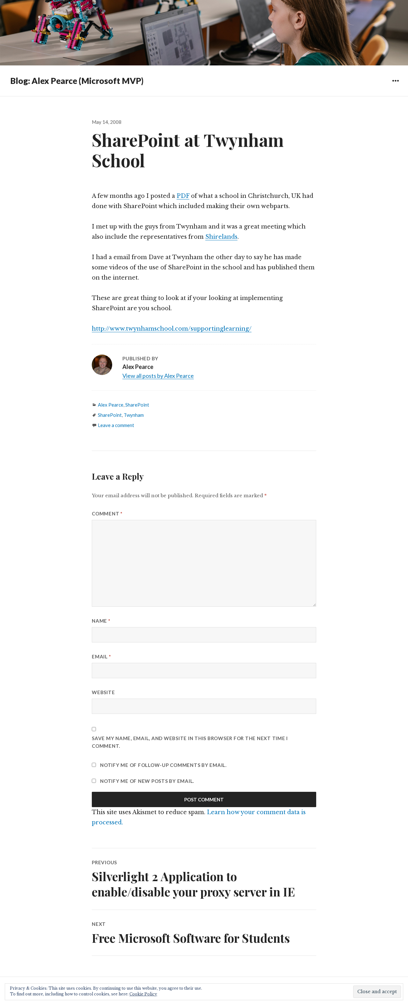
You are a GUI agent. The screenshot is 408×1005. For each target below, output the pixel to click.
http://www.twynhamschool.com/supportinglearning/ (171, 328)
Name (101, 621)
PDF (183, 195)
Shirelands (221, 236)
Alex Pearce (110, 405)
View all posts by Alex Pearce (158, 375)
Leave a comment (116, 425)
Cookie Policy (143, 994)
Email (101, 656)
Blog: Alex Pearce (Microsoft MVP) (76, 81)
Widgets (395, 85)
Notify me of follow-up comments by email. (163, 765)
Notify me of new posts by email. (147, 781)
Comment (107, 513)
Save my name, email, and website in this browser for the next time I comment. (190, 742)
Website (103, 692)
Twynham (134, 415)
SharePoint (137, 405)
